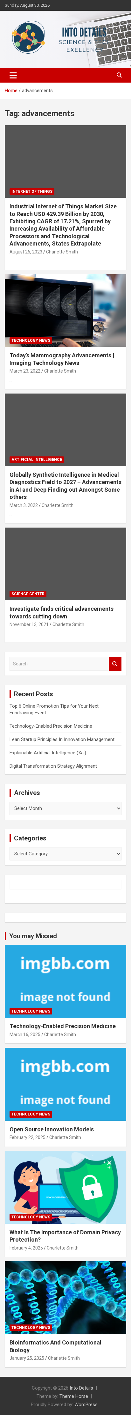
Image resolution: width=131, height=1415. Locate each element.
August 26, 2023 (26, 251)
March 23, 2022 (25, 371)
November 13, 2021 (29, 624)
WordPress (86, 1404)
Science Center (28, 594)
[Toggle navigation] (13, 75)
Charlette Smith (62, 251)
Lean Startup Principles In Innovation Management (62, 739)
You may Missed (33, 936)
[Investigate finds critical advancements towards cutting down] (65, 564)
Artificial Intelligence (36, 459)
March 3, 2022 (24, 505)
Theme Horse (73, 1396)
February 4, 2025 (26, 1247)
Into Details (81, 1388)
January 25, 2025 (27, 1358)
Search (115, 664)
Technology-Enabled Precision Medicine (51, 726)
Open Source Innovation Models (52, 1129)
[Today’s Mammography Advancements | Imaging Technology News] (65, 310)
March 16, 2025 (25, 1034)
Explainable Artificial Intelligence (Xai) (48, 753)
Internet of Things (31, 191)
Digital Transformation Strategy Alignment (53, 766)
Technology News (30, 340)
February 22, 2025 (27, 1137)
